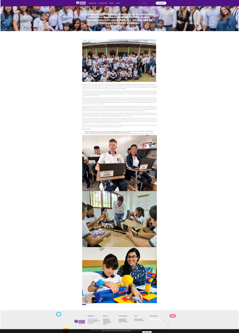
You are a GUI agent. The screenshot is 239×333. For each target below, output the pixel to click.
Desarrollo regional (122, 320)
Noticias (111, 3)
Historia (104, 324)
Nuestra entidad (106, 320)
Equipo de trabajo (106, 322)
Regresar (84, 304)
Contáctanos (161, 3)
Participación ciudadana (123, 321)
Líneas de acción (103, 3)
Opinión (118, 3)
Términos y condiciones (138, 320)
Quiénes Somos (92, 3)
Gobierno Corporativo (107, 321)
